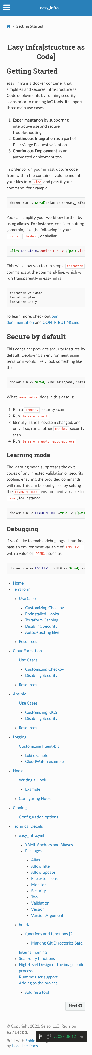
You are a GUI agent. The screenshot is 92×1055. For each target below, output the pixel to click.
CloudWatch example (44, 762)
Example (32, 789)
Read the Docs (25, 1046)
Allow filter (41, 866)
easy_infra (49, 8)
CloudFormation (27, 651)
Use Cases (28, 599)
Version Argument (47, 915)
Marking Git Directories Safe (57, 943)
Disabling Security (41, 626)
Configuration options (38, 817)
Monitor (38, 885)
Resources (28, 642)
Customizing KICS (41, 712)
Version (38, 909)
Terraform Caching (41, 620)
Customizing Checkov (44, 608)
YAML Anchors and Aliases (49, 845)
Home (18, 583)
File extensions (44, 879)
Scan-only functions (37, 959)
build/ (24, 925)
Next (73, 1006)
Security (38, 891)
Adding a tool (37, 992)
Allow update (43, 872)
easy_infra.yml (31, 835)
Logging (19, 737)
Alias (35, 860)
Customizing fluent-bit (39, 746)
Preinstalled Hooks (42, 614)
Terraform (21, 589)
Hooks (18, 771)
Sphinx (31, 1041)
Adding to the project (38, 983)
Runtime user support (38, 977)
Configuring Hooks (35, 799)
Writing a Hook (32, 780)
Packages (33, 851)
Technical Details (28, 826)
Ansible (19, 694)
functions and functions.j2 (48, 934)
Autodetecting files (42, 632)
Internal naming (33, 952)
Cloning (20, 808)
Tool (35, 897)
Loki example (36, 755)
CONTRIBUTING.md (61, 322)
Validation (40, 903)
